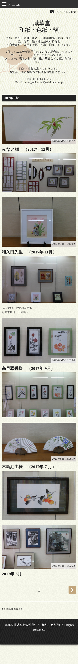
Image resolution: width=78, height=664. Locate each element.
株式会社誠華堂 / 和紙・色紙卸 (37, 625)
